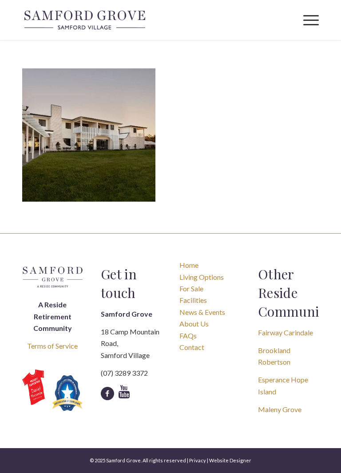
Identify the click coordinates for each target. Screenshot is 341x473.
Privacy (197, 460)
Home (188, 265)
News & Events (202, 312)
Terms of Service (52, 346)
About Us (194, 323)
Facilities (193, 300)
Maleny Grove (279, 409)
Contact (191, 347)
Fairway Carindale (285, 332)
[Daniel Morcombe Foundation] (33, 387)
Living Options (201, 277)
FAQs (188, 335)
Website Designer (230, 460)
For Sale (191, 288)
